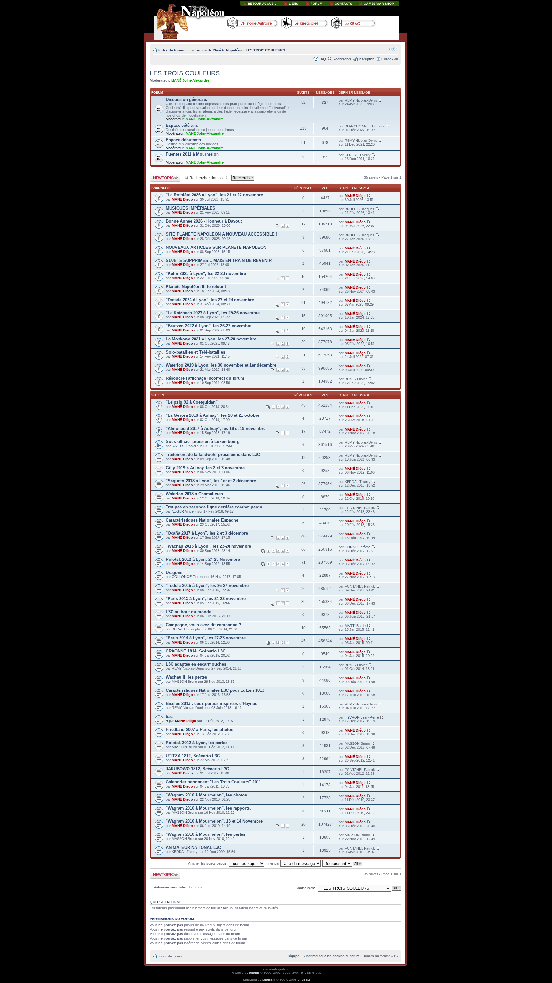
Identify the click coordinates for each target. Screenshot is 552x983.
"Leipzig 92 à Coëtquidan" (192, 402)
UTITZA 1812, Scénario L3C (193, 755)
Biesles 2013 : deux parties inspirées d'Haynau (211, 703)
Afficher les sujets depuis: (208, 863)
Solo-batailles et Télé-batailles (195, 352)
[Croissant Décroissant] (342, 863)
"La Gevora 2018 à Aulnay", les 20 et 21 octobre (212, 415)
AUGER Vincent (184, 511)
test (169, 716)
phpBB (254, 972)
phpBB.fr (268, 979)
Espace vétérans (182, 125)
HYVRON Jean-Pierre (362, 717)
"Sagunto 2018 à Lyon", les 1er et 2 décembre (211, 480)
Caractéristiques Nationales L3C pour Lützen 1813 (215, 690)
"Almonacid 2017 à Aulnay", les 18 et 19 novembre (215, 428)
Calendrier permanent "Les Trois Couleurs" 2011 (213, 782)
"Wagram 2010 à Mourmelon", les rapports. (208, 808)
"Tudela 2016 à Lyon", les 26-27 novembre (207, 585)
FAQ (322, 59)
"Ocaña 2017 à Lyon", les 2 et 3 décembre (207, 533)
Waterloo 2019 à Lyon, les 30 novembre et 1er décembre (221, 365)
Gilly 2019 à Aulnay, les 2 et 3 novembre (205, 467)
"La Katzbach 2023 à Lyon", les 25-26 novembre (213, 312)
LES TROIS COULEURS (265, 50)
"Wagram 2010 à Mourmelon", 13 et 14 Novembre (214, 821)
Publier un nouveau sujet (165, 177)
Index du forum (171, 50)
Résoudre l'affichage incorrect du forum (205, 378)
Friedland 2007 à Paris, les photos (199, 729)
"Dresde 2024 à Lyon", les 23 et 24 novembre (210, 299)
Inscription (366, 59)
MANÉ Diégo (182, 199)
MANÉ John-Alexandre (190, 80)
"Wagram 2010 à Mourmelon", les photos (206, 795)
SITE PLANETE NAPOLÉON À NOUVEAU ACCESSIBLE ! (221, 234)
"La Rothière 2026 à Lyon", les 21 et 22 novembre (214, 195)
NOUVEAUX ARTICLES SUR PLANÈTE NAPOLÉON (216, 247)
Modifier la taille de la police (393, 49)
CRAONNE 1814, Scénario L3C (196, 651)
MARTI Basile (355, 626)
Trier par (273, 863)
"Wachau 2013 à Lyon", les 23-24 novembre (208, 546)
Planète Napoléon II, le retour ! (196, 286)
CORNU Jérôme (358, 547)
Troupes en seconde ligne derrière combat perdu (214, 507)
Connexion (389, 59)
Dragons (174, 572)
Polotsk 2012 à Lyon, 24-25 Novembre (203, 559)
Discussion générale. (186, 99)
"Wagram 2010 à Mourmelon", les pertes (205, 834)
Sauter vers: (305, 888)
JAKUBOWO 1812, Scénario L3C (197, 768)
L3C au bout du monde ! (190, 611)
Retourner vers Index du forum (178, 887)
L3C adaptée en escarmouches (196, 664)
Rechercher (342, 59)
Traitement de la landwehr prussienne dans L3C (213, 454)
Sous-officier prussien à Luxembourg (203, 441)
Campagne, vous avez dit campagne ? (203, 624)
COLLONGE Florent (187, 577)
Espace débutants (183, 139)
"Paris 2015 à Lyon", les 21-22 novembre (206, 598)
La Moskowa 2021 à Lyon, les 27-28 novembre (211, 339)
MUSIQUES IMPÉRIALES (190, 208)
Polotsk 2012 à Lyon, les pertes (196, 742)
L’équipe (293, 956)
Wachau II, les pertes (186, 677)
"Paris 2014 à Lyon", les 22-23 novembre (206, 638)
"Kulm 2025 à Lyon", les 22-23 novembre (206, 273)
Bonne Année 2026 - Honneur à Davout (204, 221)
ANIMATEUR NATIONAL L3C (193, 847)
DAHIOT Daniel (184, 446)
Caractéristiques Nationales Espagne (202, 520)
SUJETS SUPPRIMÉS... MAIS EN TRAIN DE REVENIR (219, 260)
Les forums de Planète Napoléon (215, 50)
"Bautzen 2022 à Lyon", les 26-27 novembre (208, 326)
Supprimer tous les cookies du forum (331, 956)
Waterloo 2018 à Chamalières (194, 494)
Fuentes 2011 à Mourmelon (192, 154)
